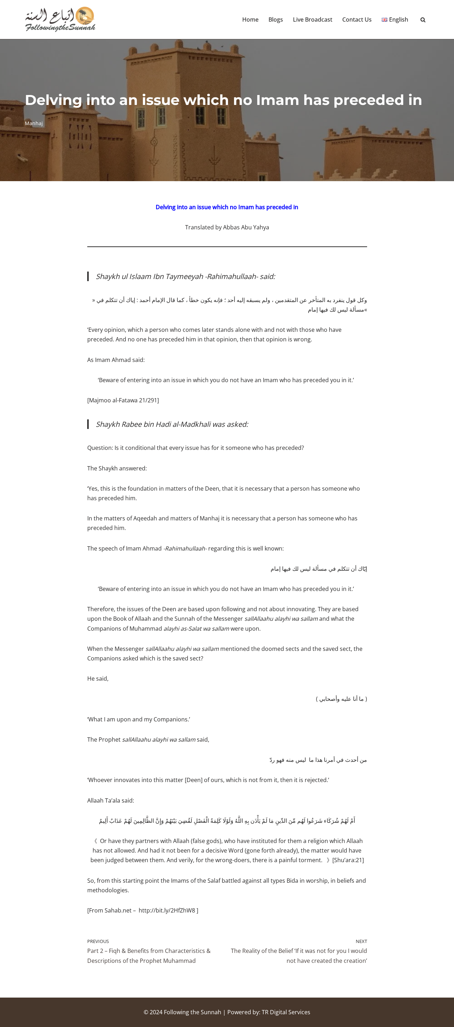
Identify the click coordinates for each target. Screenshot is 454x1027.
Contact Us (357, 19)
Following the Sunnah (192, 1012)
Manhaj (34, 123)
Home (250, 19)
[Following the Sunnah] (60, 19)
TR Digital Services (286, 1012)
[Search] (423, 19)
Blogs (275, 19)
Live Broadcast (312, 19)
